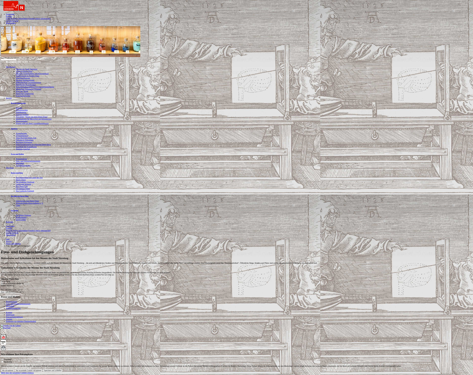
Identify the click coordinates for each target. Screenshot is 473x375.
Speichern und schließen (53, 370)
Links (18, 205)
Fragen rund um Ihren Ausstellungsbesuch (32, 123)
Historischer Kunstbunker (26, 85)
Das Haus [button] (10, 168)
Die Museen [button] (10, 67)
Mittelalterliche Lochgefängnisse (28, 82)
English (9, 16)
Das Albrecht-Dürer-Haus (19, 196)
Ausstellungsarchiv (23, 165)
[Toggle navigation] (2, 10)
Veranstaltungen (22, 136)
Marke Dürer (21, 180)
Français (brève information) (17, 19)
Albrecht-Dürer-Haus (24, 71)
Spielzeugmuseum (23, 78)
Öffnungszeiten (22, 110)
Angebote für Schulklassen (26, 147)
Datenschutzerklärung (14, 317)
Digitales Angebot (23, 149)
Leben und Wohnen (23, 184)
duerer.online (21, 220)
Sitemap (9, 319)
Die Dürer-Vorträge (23, 215)
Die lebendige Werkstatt (25, 182)
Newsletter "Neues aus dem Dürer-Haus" (32, 117)
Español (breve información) (39, 19)
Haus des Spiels (22, 91)
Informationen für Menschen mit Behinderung (33, 119)
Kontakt (19, 108)
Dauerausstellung (17, 173)
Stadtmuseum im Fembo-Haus (27, 76)
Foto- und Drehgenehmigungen (28, 161)
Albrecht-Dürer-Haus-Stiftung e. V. (29, 203)
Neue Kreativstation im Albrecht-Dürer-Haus (33, 145)
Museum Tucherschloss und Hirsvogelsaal (32, 74)
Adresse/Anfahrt (22, 115)
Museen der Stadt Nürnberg (26, 69)
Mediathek (20, 163)
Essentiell (7, 359)
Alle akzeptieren (7, 370)
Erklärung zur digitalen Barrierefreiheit (21, 321)
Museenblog (11, 23)
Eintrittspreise (21, 112)
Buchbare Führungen (24, 142)
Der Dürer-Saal (22, 186)
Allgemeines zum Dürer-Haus (27, 201)
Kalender (9, 222)
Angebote (14, 129)
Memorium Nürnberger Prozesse (28, 89)
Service (9, 241)
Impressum (10, 315)
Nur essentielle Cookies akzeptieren (29, 370)
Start (7, 239)
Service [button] (9, 98)
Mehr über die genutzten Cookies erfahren (17, 373)
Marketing (8, 362)
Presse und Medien (17, 154)
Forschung (14, 210)
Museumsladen (21, 121)
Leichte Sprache (12, 21)
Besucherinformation (18, 103)
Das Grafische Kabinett (25, 191)
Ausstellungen (21, 133)
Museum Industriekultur (25, 80)
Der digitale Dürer (23, 189)
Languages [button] (10, 14)
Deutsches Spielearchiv (25, 94)
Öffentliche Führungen (25, 140)
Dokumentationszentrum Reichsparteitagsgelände (35, 87)
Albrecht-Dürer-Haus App (26, 138)
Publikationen (21, 217)
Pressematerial (21, 159)
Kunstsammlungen (23, 96)
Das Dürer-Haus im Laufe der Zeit (29, 178)
